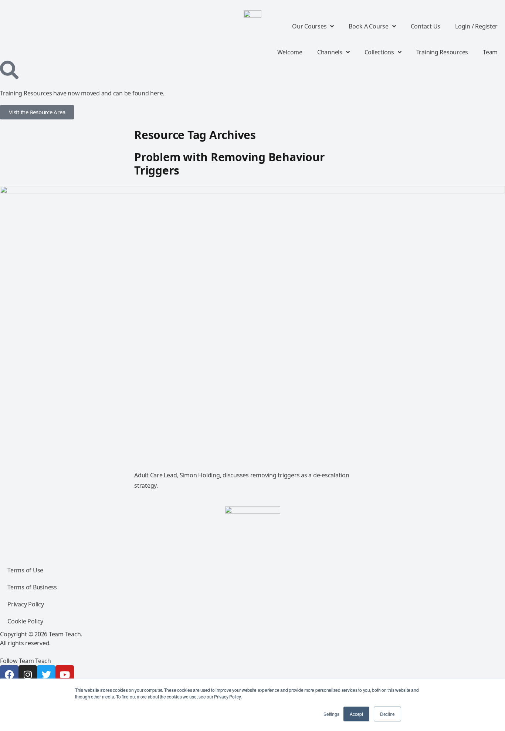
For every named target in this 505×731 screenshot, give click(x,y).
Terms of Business (32, 587)
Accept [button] (356, 714)
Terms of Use (25, 570)
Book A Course (369, 26)
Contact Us (426, 26)
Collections (379, 52)
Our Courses (309, 26)
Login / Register (476, 26)
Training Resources (442, 52)
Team (490, 52)
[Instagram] (27, 674)
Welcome (289, 52)
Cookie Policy (25, 621)
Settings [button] (331, 714)
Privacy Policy (25, 604)
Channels (329, 52)
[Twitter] (46, 674)
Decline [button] (387, 714)
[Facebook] (9, 674)
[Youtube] (64, 674)
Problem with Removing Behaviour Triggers (229, 163)
